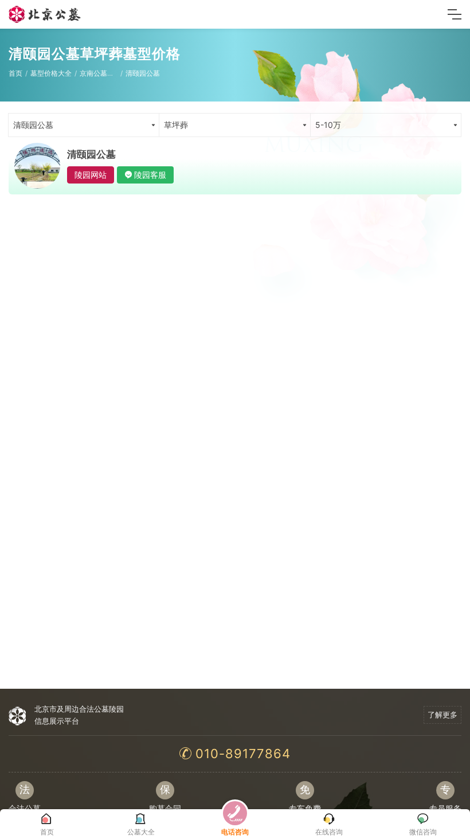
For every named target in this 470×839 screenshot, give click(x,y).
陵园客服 (150, 174)
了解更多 (442, 714)
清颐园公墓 (143, 73)
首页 (15, 73)
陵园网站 (91, 174)
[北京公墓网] (45, 14)
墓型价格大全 (51, 73)
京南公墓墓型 (100, 73)
